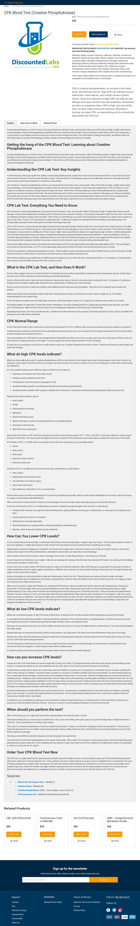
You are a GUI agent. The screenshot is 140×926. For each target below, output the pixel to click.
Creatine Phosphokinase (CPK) (31, 790)
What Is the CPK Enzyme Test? (31, 782)
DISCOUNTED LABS (105, 48)
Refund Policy (79, 910)
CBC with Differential (18, 818)
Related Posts (50, 123)
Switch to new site (15, 2)
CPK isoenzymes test (27, 794)
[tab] (10, 123)
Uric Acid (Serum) (84, 818)
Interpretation (18, 914)
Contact (15, 902)
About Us (16, 922)
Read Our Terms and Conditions (87, 902)
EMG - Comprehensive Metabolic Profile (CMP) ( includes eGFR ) (120, 819)
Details (10, 123)
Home (6, 6)
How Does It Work (28, 123)
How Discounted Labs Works (107, 44)
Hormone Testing (19, 910)
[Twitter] (114, 909)
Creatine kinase (25, 786)
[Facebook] (108, 909)
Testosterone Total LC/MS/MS (51, 819)
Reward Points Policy (53, 902)
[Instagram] (120, 909)
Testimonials (17, 918)
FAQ (13, 906)
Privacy (77, 906)
